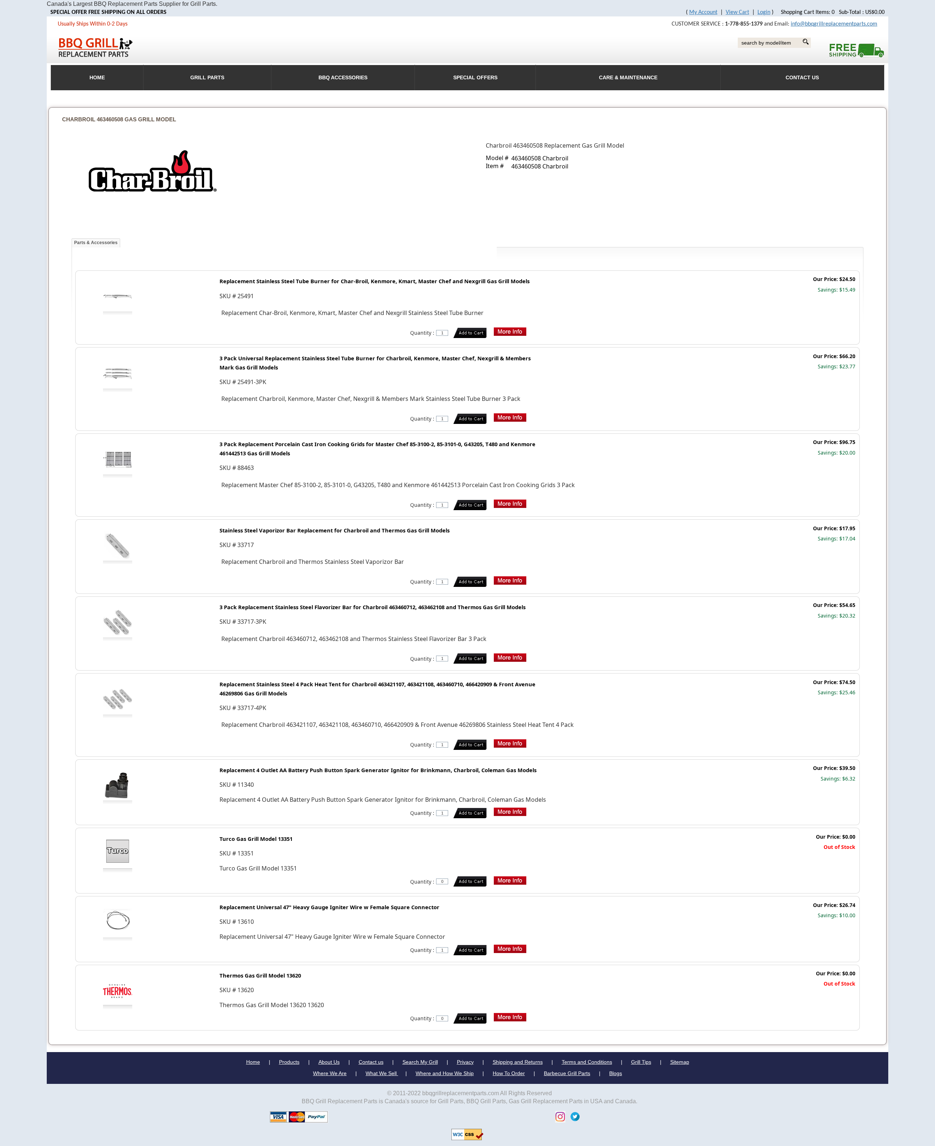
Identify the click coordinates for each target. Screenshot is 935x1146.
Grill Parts (207, 77)
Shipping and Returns (518, 1062)
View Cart (737, 12)
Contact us (371, 1062)
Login (763, 12)
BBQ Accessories (342, 77)
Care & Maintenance (628, 77)
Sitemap (679, 1062)
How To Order (509, 1073)
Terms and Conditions (587, 1062)
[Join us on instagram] (558, 1116)
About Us (329, 1062)
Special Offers (475, 77)
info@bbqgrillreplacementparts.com (834, 24)
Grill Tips (641, 1062)
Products (289, 1062)
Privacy (465, 1062)
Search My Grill (420, 1062)
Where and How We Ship (445, 1073)
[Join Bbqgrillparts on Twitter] (573, 1116)
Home (253, 1062)
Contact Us (802, 77)
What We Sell (382, 1073)
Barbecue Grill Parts (567, 1073)
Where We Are (330, 1073)
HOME (97, 77)
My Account (703, 12)
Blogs (615, 1073)
